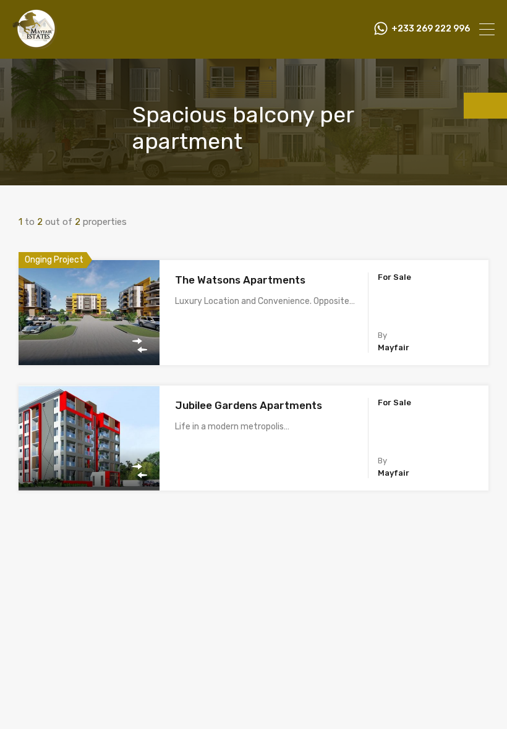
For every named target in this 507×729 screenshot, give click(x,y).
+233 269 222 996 (430, 29)
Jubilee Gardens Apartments (248, 405)
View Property (89, 344)
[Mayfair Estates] (34, 43)
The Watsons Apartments (240, 280)
